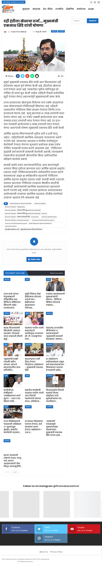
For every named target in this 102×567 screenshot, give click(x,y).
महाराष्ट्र (36, 9)
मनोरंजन (81, 9)
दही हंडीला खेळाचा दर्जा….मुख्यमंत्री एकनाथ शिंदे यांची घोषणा (23, 230)
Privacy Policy (56, 551)
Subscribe (35, 259)
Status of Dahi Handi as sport (43, 220)
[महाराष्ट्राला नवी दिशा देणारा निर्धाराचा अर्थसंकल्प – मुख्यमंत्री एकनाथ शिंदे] (34, 349)
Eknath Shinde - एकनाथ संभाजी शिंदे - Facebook (22, 217)
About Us (43, 551)
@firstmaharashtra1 (66, 486)
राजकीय (59, 9)
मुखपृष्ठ (26, 9)
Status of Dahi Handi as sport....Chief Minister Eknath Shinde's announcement (28, 225)
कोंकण (7, 313)
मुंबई (27, 279)
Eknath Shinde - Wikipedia (15, 207)
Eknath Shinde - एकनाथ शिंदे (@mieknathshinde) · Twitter (26, 214)
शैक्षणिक (70, 9)
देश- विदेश (48, 9)
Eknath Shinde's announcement (17, 220)
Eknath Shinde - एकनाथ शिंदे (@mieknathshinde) (23, 210)
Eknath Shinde (40, 204)
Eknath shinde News (49, 217)
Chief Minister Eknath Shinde (20, 204)
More (91, 9)
